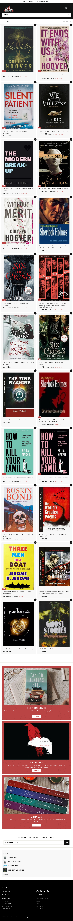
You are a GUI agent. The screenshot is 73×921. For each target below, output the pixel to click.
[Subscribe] (66, 842)
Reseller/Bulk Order (42, 898)
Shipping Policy (7, 903)
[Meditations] (36, 741)
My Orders (39, 909)
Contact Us (39, 906)
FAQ (37, 903)
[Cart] (66, 8)
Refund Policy (6, 901)
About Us (39, 901)
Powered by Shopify (23, 917)
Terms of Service (7, 906)
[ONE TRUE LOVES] (36, 686)
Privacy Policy (6, 898)
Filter (6, 21)
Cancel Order (6, 909)
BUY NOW (36, 716)
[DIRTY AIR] (36, 795)
